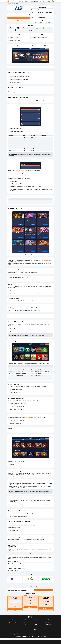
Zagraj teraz (18, 17)
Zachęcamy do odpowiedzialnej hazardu (43, 634)
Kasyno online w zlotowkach (48, 260)
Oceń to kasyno (44, 589)
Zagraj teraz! (30, 607)
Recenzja (15, 610)
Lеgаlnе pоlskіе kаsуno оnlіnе (28, 504)
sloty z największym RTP (27, 417)
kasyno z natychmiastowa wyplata (23, 170)
